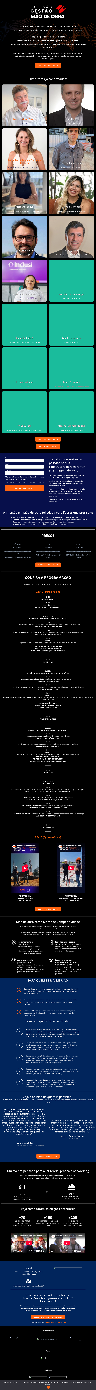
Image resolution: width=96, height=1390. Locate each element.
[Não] (92, 1385)
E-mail (7, 464)
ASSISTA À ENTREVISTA (71, 154)
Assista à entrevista (71, 113)
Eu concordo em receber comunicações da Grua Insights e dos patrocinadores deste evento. (24, 478)
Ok (48, 1387)
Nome (7, 458)
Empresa (8, 470)
